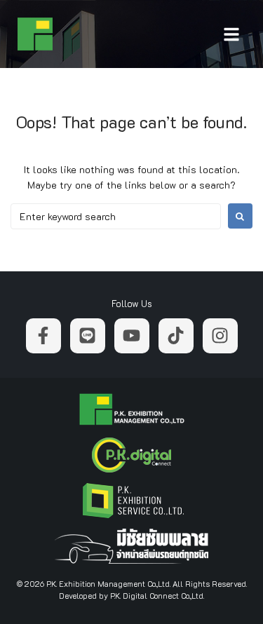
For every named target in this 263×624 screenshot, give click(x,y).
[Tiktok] (176, 335)
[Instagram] (220, 335)
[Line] (87, 335)
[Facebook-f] (43, 335)
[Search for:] (116, 216)
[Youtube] (131, 335)
